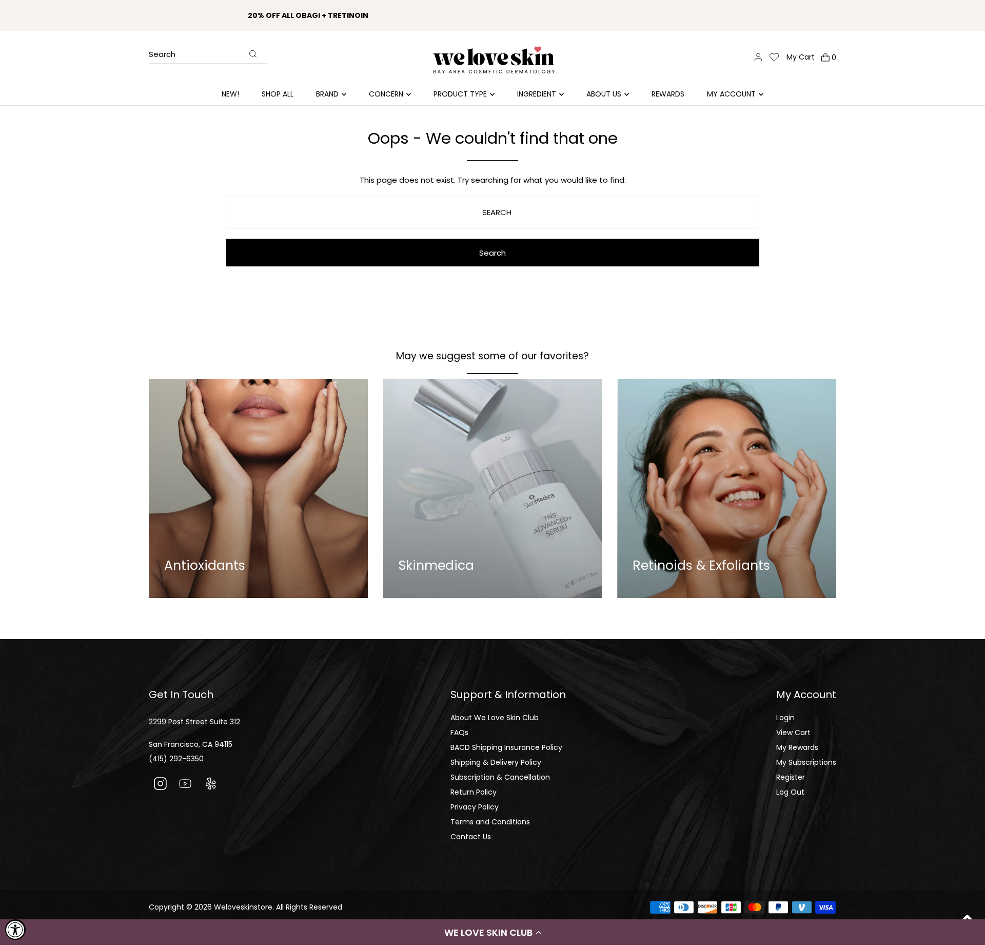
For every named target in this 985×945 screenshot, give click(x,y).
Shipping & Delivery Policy (495, 762)
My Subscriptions (806, 762)
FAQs (459, 732)
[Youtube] (185, 785)
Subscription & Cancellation (500, 777)
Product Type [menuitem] (460, 94)
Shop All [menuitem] (277, 94)
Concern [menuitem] (386, 94)
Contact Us (470, 837)
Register (790, 777)
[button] (492, 932)
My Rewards (797, 747)
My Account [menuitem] (731, 94)
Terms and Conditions (490, 822)
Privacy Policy (474, 807)
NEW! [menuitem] (230, 94)
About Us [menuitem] (603, 94)
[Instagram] (160, 785)
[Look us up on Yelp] (210, 785)
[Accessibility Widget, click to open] (15, 929)
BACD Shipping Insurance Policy (506, 747)
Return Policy (473, 792)
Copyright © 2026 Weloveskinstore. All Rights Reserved (245, 907)
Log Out (790, 792)
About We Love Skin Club (494, 717)
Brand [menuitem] (327, 94)
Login (785, 717)
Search (162, 55)
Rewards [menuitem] (668, 94)
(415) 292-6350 (176, 759)
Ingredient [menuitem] (536, 94)
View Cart (793, 732)
